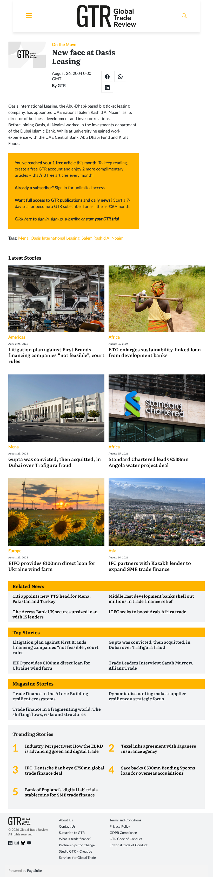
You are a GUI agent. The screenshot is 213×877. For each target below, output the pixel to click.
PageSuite (34, 871)
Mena (23, 238)
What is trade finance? (75, 839)
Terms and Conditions (125, 820)
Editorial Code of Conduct (129, 845)
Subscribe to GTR (72, 833)
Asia (112, 551)
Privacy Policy (120, 826)
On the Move (64, 45)
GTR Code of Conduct (126, 839)
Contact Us (67, 826)
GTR (62, 86)
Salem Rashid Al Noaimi (103, 238)
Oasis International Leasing (55, 238)
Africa (114, 337)
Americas (16, 337)
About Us (66, 820)
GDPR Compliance (123, 833)
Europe (14, 551)
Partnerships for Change (77, 845)
